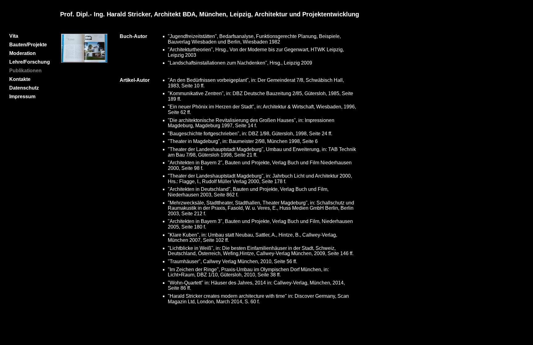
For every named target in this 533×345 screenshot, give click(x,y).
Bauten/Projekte (28, 44)
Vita (13, 36)
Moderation (22, 53)
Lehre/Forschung (29, 62)
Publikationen (25, 70)
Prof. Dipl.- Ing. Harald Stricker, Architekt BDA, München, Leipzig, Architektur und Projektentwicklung (209, 14)
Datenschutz (24, 87)
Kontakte (20, 79)
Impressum (22, 96)
